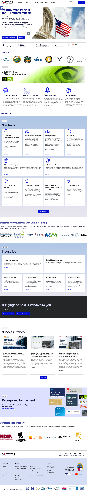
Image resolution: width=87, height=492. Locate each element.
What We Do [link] (19, 2)
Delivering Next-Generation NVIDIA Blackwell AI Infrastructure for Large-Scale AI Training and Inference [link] (69, 354)
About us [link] (4, 466)
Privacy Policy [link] (5, 475)
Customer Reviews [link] (79, 45)
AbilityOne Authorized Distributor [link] (36, 470)
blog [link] (83, 455)
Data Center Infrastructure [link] (20, 470)
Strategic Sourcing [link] (34, 472)
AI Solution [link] (32, 466)
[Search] (28, 33)
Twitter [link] (70, 455)
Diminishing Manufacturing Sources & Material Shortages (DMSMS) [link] (37, 474)
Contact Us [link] (53, 2)
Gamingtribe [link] (65, 455)
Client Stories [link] (35, 2)
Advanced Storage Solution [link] (20, 468)
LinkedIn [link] (60, 455)
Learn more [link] (5, 371)
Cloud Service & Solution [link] (20, 472)
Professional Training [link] (19, 477)
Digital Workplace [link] (18, 475)
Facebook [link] (75, 455)
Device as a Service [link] (34, 478)
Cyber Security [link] (18, 473)
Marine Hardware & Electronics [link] (36, 477)
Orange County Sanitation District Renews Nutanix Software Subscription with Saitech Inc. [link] (14, 354)
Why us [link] (4, 468)
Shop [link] (41, 2)
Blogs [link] (46, 2)
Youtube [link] (79, 455)
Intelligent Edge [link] (18, 479)
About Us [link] (27, 2)
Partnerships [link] (5, 470)
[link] (1, 8)
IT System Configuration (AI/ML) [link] (21, 466)
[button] (1, 59)
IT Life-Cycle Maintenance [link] (35, 468)
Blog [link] (3, 471)
